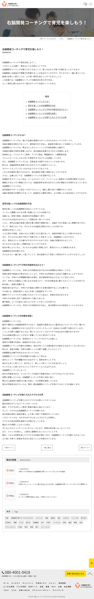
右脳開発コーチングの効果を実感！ (42, 113)
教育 (75, 522)
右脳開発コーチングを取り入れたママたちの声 (47, 117)
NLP (42, 522)
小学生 (20, 527)
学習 (64, 522)
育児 (26, 527)
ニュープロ (75, 518)
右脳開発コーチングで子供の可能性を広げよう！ (48, 109)
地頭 (31, 527)
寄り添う (84, 518)
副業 (15, 522)
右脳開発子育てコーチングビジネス (22, 518)
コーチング (56, 522)
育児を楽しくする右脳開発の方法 (41, 105)
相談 (70, 522)
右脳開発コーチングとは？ (39, 101)
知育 (46, 518)
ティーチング (45, 527)
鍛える (28, 522)
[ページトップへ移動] (90, 573)
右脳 (7, 518)
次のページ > (85, 447)
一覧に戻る (47, 447)
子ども (21, 522)
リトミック (39, 518)
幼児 (81, 522)
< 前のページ (8, 447)
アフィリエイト (10, 527)
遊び (59, 518)
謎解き (53, 518)
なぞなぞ (66, 518)
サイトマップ (58, 590)
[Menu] (90, 3)
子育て (49, 522)
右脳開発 (36, 522)
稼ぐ (37, 527)
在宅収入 (8, 522)
